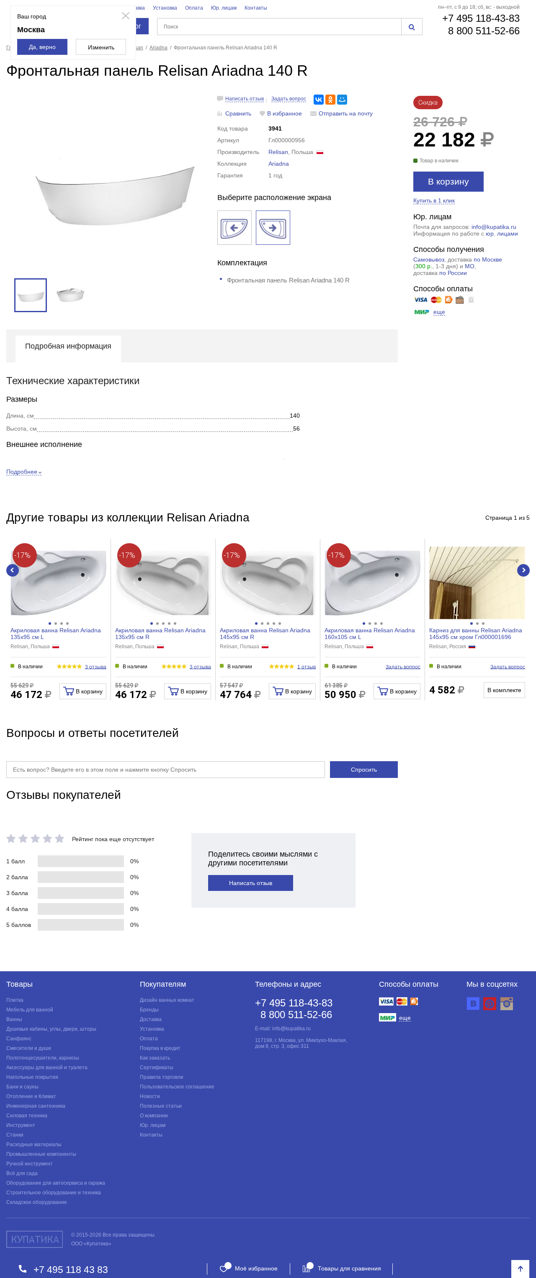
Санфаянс (18, 1039)
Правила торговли (161, 1077)
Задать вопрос (288, 99)
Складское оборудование (36, 1202)
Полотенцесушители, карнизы (42, 1058)
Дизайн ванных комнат (167, 1000)
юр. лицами (502, 233)
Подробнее (21, 471)
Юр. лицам (224, 8)
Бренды (149, 1010)
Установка (165, 8)
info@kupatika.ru (494, 226)
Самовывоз (428, 259)
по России (453, 272)
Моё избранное (256, 1268)
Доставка (151, 1019)
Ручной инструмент (29, 1164)
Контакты (256, 8)
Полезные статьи (161, 1106)
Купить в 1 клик (434, 200)
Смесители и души (28, 1048)
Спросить (364, 769)
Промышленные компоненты (41, 1154)
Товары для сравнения (349, 1268)
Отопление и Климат (31, 1096)
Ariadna (278, 163)
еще (439, 311)
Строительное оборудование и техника (53, 1193)
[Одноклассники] (330, 100)
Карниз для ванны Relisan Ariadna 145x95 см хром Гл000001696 (475, 633)
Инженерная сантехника (35, 1106)
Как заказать (155, 1058)
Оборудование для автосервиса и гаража (55, 1183)
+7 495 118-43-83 (481, 18)
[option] (113, 185)
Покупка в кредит (160, 1048)
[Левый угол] (234, 227)
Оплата (194, 8)
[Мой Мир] (342, 100)
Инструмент (20, 1125)
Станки (14, 1135)
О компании (154, 1116)
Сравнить (238, 113)
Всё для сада (22, 1173)
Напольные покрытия (32, 1077)
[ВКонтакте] (319, 100)
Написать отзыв (244, 99)
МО (469, 266)
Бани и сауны (22, 1087)
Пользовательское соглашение (177, 1087)
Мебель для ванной (29, 1010)
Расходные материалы (34, 1144)
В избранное (284, 113)
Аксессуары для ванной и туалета (47, 1067)
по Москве (488, 259)
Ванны (14, 1019)
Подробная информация (68, 346)
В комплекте (504, 690)
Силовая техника (26, 1116)
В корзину (448, 181)
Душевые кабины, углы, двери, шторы (51, 1029)
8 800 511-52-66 (484, 30)
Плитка (14, 1000)
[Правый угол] (273, 227)
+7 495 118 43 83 (71, 1269)
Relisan (278, 152)
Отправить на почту (346, 113)
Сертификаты (156, 1067)
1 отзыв (306, 667)
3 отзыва (95, 667)
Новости (150, 1096)
